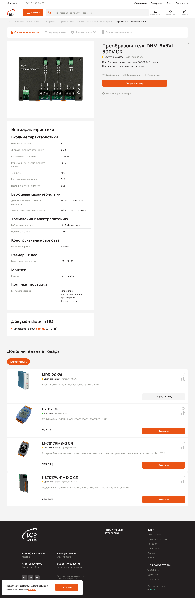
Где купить (156, 3)
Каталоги (152, 553)
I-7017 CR (50, 408)
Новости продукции (157, 539)
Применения (153, 548)
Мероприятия (154, 534)
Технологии (153, 543)
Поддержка (182, 3)
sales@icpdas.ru (67, 553)
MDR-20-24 (52, 374)
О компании (140, 3)
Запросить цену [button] (134, 83)
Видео (150, 557)
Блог (169, 3)
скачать (40, 328)
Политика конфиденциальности (71, 576)
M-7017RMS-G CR (57, 443)
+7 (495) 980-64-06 (34, 3)
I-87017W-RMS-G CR (60, 477)
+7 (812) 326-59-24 (33, 563)
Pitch (152, 589)
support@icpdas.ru (68, 563)
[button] (33, 12)
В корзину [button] (163, 430)
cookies (32, 589)
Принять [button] (67, 587)
